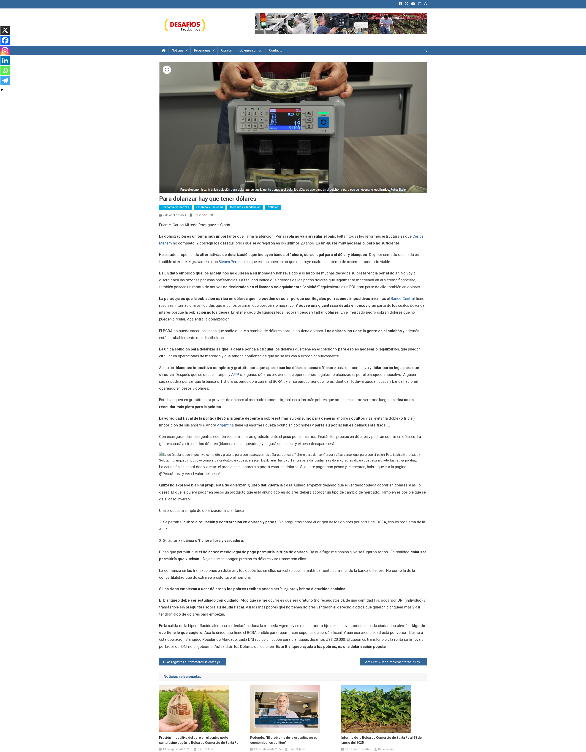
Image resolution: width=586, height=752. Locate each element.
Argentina (225, 425)
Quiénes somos (250, 50)
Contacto (275, 50)
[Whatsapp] (5, 70)
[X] (5, 30)
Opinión (226, 50)
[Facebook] (5, 40)
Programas (202, 50)
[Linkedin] (5, 60)
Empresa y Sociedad (209, 207)
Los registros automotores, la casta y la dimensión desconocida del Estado (195, 662)
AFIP (235, 374)
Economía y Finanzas (175, 207)
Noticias (177, 50)
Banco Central (403, 298)
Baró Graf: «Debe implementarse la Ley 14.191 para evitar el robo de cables (395, 662)
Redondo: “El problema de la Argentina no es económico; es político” (283, 740)
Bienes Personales (234, 261)
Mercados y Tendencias (245, 207)
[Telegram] (5, 80)
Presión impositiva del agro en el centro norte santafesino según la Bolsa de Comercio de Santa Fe (198, 740)
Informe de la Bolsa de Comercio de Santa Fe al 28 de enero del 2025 (381, 740)
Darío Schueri (203, 215)
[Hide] (2, 90)
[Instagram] (5, 50)
